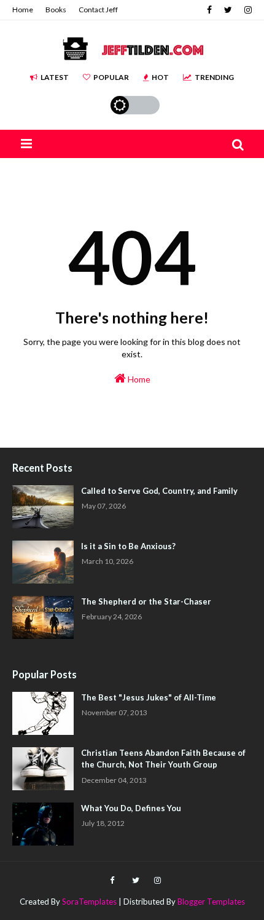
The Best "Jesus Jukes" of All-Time (148, 697)
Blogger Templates (211, 901)
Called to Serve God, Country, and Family (159, 491)
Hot (160, 77)
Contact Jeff (98, 9)
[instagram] (246, 10)
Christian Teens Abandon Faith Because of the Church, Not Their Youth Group (163, 759)
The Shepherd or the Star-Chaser (146, 601)
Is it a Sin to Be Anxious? (128, 546)
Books (55, 9)
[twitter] (228, 10)
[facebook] (209, 10)
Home (22, 9)
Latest (55, 77)
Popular (111, 77)
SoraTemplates (89, 901)
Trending (214, 77)
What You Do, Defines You (131, 808)
